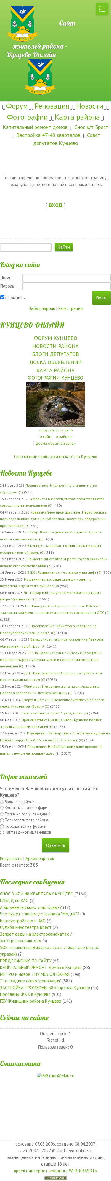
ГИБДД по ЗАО (14, 900)
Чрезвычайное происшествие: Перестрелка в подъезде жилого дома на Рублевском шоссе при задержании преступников (53, 519)
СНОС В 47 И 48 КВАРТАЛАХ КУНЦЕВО (36, 894)
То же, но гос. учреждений (27, 814)
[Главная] (20, 3)
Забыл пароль (42, 308)
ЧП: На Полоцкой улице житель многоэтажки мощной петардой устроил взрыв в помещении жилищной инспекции (51, 659)
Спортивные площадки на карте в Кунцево (55, 456)
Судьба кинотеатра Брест (26, 927)
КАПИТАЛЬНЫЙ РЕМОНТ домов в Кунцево (41, 967)
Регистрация (70, 308)
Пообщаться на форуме (25, 826)
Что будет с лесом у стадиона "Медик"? (39, 914)
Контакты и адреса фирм (26, 807)
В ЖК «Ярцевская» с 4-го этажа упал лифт (61, 572)
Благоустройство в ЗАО (23, 920)
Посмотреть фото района (26, 820)
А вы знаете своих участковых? (31, 907)
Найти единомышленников (28, 832)
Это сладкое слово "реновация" (30, 981)
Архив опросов (39, 858)
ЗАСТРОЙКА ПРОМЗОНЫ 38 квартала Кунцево (45, 987)
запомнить (14, 297)
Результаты (11, 858)
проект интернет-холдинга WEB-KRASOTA (55, 1171)
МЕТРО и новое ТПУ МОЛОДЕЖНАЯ (35, 974)
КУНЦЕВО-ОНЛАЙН (32, 325)
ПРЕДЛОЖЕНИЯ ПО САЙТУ (26, 961)
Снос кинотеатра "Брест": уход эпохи (52, 713)
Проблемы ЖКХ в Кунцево (25, 994)
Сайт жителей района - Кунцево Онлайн (41, 38)
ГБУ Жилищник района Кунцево (30, 1001)
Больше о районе (19, 801)
